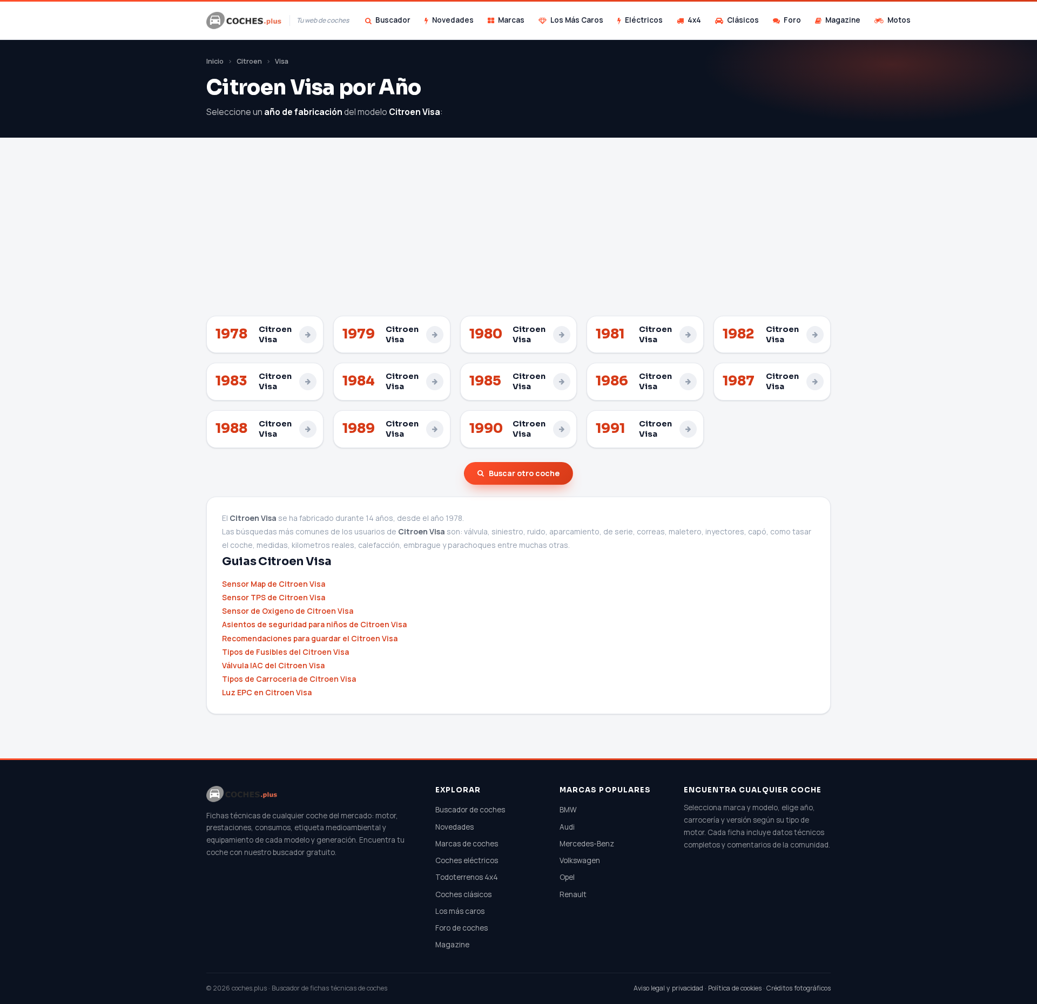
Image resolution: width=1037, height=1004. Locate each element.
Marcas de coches (466, 844)
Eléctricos (644, 20)
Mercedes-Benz (587, 844)
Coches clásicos (463, 894)
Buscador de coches (470, 810)
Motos (899, 20)
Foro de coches (461, 928)
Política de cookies (735, 988)
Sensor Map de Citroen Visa (273, 584)
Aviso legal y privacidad (668, 988)
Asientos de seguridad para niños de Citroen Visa (314, 624)
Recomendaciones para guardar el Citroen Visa (310, 638)
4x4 (694, 20)
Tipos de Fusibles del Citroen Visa (285, 652)
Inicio (215, 61)
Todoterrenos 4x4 (466, 877)
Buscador (392, 20)
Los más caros (459, 911)
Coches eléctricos (466, 860)
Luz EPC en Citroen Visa (267, 692)
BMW (568, 810)
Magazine (842, 20)
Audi (567, 827)
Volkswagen (580, 860)
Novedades (453, 20)
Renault (573, 894)
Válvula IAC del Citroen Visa (273, 665)
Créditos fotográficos (798, 988)
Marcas (511, 20)
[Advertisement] (518, 234)
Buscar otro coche (524, 473)
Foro (792, 20)
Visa (281, 61)
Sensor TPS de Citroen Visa (273, 597)
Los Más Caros (576, 20)
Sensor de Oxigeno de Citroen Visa (287, 611)
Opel (567, 877)
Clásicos (743, 20)
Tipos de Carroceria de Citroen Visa (289, 679)
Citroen (249, 61)
